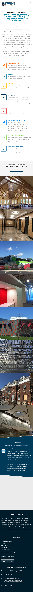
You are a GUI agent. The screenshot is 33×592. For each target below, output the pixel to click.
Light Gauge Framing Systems (9, 552)
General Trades (5, 550)
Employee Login (8, 561)
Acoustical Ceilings (6, 541)
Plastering (4, 547)
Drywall (3, 543)
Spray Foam (4, 545)
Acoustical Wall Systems (8, 554)
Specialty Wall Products (7, 556)
